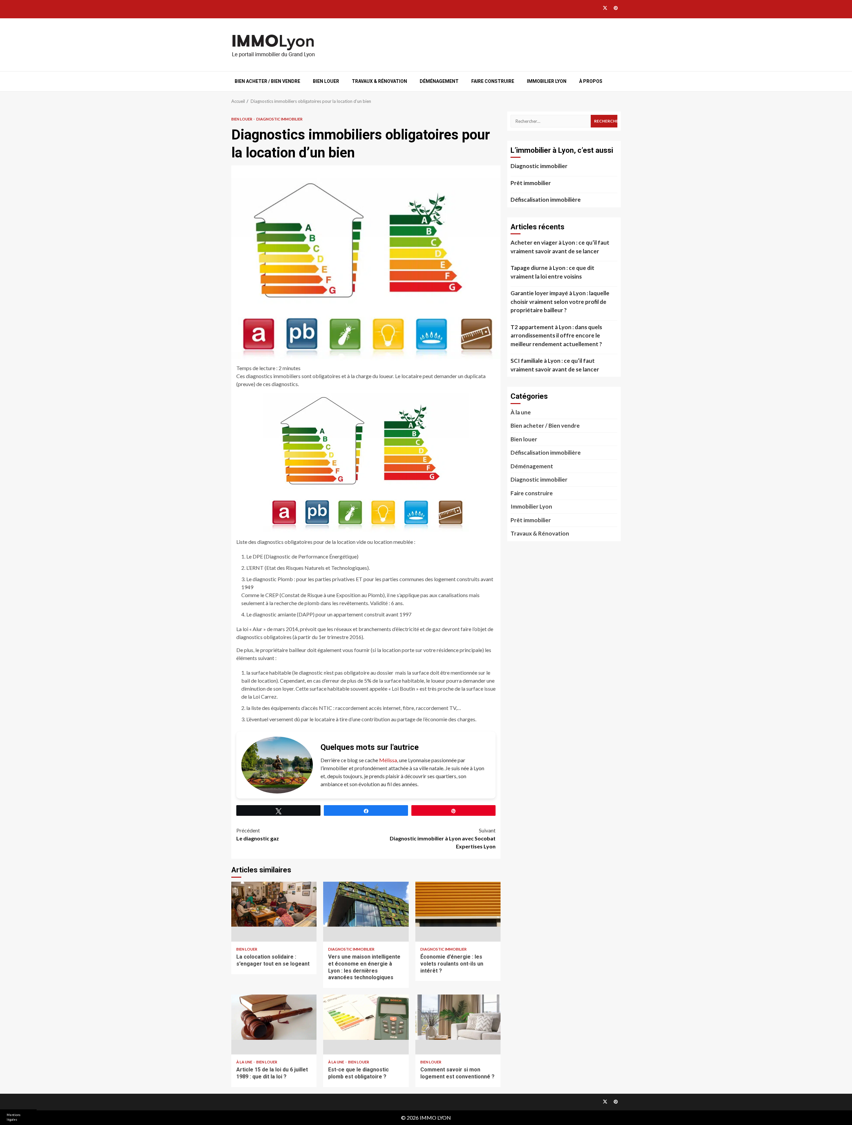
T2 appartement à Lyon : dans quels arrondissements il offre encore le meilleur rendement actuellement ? (556, 335)
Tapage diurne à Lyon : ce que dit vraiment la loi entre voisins (552, 272)
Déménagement (439, 81)
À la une (244, 1062)
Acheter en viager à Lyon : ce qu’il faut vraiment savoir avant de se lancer (560, 247)
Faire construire (492, 81)
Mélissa (388, 760)
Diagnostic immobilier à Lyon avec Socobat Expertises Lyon (443, 838)
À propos (590, 81)
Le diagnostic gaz (257, 834)
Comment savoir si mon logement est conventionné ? (458, 1024)
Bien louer (326, 81)
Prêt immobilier (531, 182)
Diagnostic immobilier (279, 119)
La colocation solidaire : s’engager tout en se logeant (274, 912)
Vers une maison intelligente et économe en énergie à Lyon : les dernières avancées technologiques (365, 912)
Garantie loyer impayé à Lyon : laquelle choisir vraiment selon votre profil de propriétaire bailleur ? (560, 302)
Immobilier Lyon (546, 81)
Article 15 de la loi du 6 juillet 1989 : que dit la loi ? (274, 1024)
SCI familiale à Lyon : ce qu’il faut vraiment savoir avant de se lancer (555, 365)
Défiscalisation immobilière (546, 199)
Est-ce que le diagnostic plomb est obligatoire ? (365, 1024)
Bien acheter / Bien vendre (267, 81)
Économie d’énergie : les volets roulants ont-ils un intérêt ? (458, 912)
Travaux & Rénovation (379, 81)
